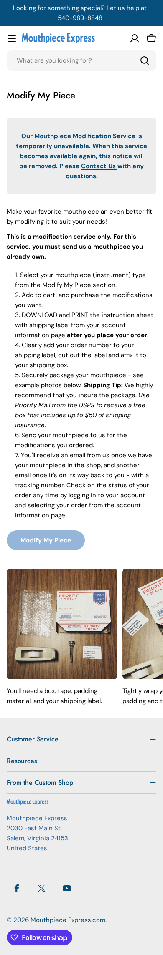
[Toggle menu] (12, 38)
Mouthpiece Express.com (68, 920)
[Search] (145, 60)
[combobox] (81, 60)
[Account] (135, 38)
